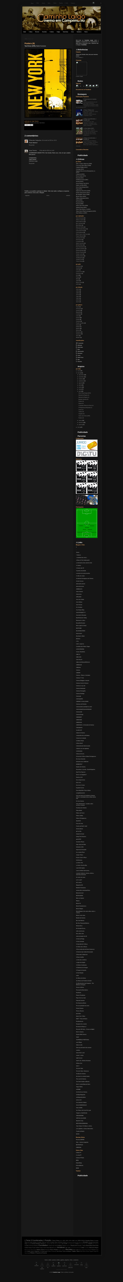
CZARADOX (79, 751)
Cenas (77, 1243)
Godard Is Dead (80, 834)
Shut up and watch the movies (83, 1047)
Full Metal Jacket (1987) (82, 179)
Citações (90, 1243)
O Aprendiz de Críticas (82, 944)
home (46, 1260)
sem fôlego (79, 1042)
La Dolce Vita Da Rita (81, 865)
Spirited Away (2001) (81, 207)
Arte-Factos (79, 604)
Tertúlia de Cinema (81, 1073)
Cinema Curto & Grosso (82, 683)
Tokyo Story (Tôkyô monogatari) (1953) (86, 211)
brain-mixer (79, 633)
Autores (43, 3)
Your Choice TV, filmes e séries (84, 1126)
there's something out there (83, 1084)
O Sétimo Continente (81, 965)
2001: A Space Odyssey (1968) (84, 163)
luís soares (79, 882)
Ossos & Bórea (80, 987)
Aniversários (95, 1242)
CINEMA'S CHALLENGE (82, 701)
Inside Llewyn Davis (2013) (83, 192)
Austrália (78, 268)
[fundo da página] (114, 1280)
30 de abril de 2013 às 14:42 (46, 150)
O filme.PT (78, 1152)
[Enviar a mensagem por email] (25, 125)
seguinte (27, 195)
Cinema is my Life (80, 685)
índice (58, 1260)
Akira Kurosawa (80, 218)
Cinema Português (81, 691)
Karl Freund (79, 239)
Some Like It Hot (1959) (82, 205)
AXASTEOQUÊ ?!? (81, 612)
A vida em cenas (80, 575)
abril (80, 391)
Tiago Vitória (79, 1086)
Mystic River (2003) (81, 196)
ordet (77, 975)
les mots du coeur (80, 877)
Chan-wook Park (80, 230)
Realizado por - (80, 1021)
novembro (81, 376)
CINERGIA (78, 1147)
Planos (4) (81, 403)
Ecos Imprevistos (80, 779)
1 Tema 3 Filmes (56, 1240)
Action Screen (79, 581)
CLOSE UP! (79, 730)
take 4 (77, 1065)
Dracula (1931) (80, 178)
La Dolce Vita (79, 862)
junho (80, 387)
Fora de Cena (79, 823)
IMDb (77, 1160)
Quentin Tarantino (80, 248)
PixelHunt (78, 992)
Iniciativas (79, 31)
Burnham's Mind (80, 636)
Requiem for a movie (81, 1024)
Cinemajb (78, 696)
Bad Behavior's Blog (81, 617)
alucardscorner (80, 586)
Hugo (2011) (79, 189)
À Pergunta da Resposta (41, 1253)
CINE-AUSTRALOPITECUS (83, 662)
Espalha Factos (80, 787)
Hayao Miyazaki (80, 236)
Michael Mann (79, 245)
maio (80, 389)
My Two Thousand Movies (82, 923)
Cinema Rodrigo (80, 693)
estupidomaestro (80, 793)
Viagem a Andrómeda (81, 1113)
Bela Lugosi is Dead (81, 625)
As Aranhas (79, 607)
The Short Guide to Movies (83, 1081)
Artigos (58, 31)
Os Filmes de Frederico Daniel (83, 980)
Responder (31, 145)
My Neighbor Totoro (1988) (83, 194)
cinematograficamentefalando (83, 709)
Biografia (78, 312)
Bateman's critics (80, 620)
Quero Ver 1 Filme (80, 1016)
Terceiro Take (79, 1068)
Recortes (37, 31)
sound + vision (79, 1055)
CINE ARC (78, 657)
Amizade (85, 1242)
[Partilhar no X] (29, 125)
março (80, 420)
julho (80, 385)
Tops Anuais (59, 1251)
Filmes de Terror (80, 813)
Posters (32, 122)
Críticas (30, 31)
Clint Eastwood (79, 232)
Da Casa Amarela (80, 759)
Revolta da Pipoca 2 (81, 1026)
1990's (77, 298)
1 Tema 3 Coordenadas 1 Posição (38, 1240)
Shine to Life (79, 1045)
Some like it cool (80, 1052)
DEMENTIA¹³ (79, 764)
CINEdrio (78, 667)
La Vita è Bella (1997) (88, 128)
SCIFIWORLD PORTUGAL (82, 1039)
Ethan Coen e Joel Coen (82, 234)
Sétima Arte (79, 1063)
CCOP (65, 1243)
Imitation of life (80, 847)
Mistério (78, 328)
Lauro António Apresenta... (83, 870)
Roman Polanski (80, 252)
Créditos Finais (80, 740)
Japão (77, 280)
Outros (86, 31)
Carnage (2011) (80, 169)
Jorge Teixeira (33, 150)
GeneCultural (79, 828)
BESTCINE (79, 628)
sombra (78, 1050)
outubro (81, 378)
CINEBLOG (79, 664)
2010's (77, 301)
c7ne (77, 641)
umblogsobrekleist (81, 1097)
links (71, 1260)
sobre (49, 1260)
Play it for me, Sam (81, 997)
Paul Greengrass (80, 246)
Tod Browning (79, 257)
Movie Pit (78, 903)
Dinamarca (78, 273)
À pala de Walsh (80, 1131)
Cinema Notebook (80, 688)
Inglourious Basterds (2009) (83, 190)
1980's (77, 296)
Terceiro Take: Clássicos (82, 1071)
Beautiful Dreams (80, 623)
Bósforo (78, 638)
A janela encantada (81, 570)
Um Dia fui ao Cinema (81, 1092)
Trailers (74, 1251)
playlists (67, 1260)
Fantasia (78, 321)
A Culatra (78, 565)
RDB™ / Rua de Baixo (81, 1018)
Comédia (78, 314)
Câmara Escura (80, 753)
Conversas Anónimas (33, 1245)
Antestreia (78, 594)
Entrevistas (65, 31)
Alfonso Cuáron (80, 219)
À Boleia (32, 1253)
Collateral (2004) (80, 174)
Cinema (78, 670)
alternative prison (80, 583)
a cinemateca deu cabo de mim (84, 562)
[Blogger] (80, 86)
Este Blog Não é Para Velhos (83, 790)
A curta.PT (78, 1155)
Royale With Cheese (81, 1034)
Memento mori (79, 893)
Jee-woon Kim (79, 237)
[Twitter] (87, 86)
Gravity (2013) (79, 181)
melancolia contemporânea (83, 890)
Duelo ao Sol (79, 777)
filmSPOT (78, 820)
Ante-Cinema (79, 591)
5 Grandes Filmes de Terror (43, 1242)
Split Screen (79, 1058)
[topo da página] (117, 1280)
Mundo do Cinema (80, 917)
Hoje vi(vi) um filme (81, 844)
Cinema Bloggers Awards (82, 680)
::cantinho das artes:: (81, 557)
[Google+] (90, 86)
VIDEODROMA (80, 1115)
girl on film (78, 831)
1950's (77, 291)
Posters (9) (81, 401)
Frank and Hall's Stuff (81, 826)
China (77, 269)
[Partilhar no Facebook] (30, 125)
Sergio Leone (79, 254)
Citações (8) (81, 413)
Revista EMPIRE (80, 1139)
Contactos (73, 3)
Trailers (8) (81, 411)
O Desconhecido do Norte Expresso (85, 949)
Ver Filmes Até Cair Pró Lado (83, 1110)
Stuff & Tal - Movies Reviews (83, 1060)
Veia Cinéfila (79, 1107)
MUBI (77, 1168)
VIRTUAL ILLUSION (81, 1118)
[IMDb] (97, 86)
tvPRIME (78, 1089)
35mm (77, 552)
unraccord (78, 1099)
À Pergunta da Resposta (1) (85, 407)
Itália (77, 278)
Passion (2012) (80, 202)
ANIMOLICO (79, 589)
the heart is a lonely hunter (83, 1076)
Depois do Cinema (80, 766)
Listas (72, 31)
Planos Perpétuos (80, 995)
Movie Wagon (79, 908)
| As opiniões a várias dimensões (84, 1128)
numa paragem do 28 (81, 936)
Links (66, 3)
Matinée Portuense (81, 887)
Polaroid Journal (80, 1000)
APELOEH (78, 596)
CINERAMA (79, 719)
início (47, 195)
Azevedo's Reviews (81, 615)
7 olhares (78, 555)
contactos (75, 1260)
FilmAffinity (79, 1163)
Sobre (37, 3)
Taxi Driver (42, 122)
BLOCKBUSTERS (80, 630)
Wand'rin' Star (79, 1120)
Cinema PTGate (80, 1157)
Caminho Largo (33, 161)
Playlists (61, 3)
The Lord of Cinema (81, 1079)
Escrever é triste (80, 785)
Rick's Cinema (80, 1031)
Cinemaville (79, 711)
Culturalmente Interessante (83, 745)
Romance (78, 332)
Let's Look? (79, 879)
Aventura (78, 310)
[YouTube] (94, 86)
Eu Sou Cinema (80, 801)
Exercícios (44, 31)
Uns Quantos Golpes (81, 1102)
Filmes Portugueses (81, 818)
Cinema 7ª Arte (80, 677)
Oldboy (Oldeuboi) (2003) (82, 198)
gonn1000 (78, 839)
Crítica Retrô (79, 743)
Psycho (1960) (79, 203)
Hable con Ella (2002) (81, 185)
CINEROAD (79, 722)
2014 (79, 370)
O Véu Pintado (79, 972)
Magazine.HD (79, 885)
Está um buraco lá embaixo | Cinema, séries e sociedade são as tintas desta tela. (86, 797)
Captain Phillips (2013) (81, 167)
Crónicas (52, 31)
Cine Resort (79, 659)
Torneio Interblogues (66, 1251)
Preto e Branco (80, 1011)
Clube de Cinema (80, 732)
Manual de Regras (94, 1247)
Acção (77, 306)
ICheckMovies (79, 1165)
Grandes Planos (80, 841)
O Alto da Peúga (80, 938)
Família (78, 319)
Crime (77, 315)
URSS (77, 284)
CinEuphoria (79, 727)
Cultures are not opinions (82, 748)
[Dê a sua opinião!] (27, 125)
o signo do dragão (80, 962)
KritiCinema (79, 860)
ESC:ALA (78, 782)
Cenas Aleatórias (80, 651)
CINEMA (78, 672)
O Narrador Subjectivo (35, 140)
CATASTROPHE (80, 649)
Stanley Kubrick (80, 255)
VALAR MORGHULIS (81, 1105)
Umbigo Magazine (80, 1094)
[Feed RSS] (77, 86)
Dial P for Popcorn (80, 772)
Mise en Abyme (80, 898)
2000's (77, 300)
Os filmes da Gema (81, 978)
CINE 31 (78, 654)
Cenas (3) (81, 409)
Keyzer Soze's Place (81, 857)
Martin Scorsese (80, 243)
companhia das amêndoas (83, 735)
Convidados (43, 1245)
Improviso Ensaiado (81, 849)
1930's (77, 289)
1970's (77, 294)
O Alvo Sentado (80, 941)
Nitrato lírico (79, 925)
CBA (62, 1243)
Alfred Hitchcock (80, 221)
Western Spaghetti (89, 1251)
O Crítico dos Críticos (81, 946)
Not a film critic (80, 933)
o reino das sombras (81, 959)
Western (78, 337)
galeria (62, 1260)
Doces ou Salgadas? (81, 774)
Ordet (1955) (79, 200)
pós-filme (78, 1013)
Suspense (78, 333)
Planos (51, 1249)
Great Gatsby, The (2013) (82, 183)
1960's (77, 292)
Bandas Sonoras (40, 1243)
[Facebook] (84, 86)
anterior (68, 195)
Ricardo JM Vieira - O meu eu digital (85, 1029)
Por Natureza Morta (81, 1003)
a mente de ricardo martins (83, 573)
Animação (78, 308)
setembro (81, 380)
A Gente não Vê (80, 568)
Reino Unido (79, 282)
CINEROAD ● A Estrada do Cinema (85, 725)
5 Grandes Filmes (89, 1240)
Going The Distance (81, 836)
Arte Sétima (79, 602)
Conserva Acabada (81, 738)
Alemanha (78, 266)
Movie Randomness (81, 906)
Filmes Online (79, 815)
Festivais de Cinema (81, 807)
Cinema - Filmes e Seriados (83, 675)
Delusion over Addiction (82, 761)
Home (32, 3)
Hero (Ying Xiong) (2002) (82, 187)
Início (24, 31)
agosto (80, 383)
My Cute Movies (80, 920)
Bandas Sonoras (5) (83, 399)
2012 (79, 427)
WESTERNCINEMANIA (82, 1123)
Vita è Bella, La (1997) (81, 213)
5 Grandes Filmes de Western (56, 1242)
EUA (77, 275)
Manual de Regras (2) (84, 395)
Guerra (77, 324)
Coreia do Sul (79, 271)
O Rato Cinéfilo (80, 957)
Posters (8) (81, 417)
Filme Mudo (79, 810)
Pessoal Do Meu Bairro (82, 990)
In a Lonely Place (80, 852)
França (77, 277)
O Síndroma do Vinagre (82, 967)
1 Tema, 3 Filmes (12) (88, 110)
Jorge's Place (79, 854)
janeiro (80, 424)
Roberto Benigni (80, 250)
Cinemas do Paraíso (81, 704)
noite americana (80, 931)
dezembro (81, 374)
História (78, 326)
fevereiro (81, 422)
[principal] (111, 1280)
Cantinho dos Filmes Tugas (83, 646)
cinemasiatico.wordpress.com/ (84, 706)
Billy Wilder (78, 225)
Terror (77, 335)
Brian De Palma (80, 227)
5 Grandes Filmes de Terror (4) (86, 405)
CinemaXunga (79, 714)
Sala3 (77, 1037)
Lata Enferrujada (80, 868)
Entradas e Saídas (81, 1245)
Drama (77, 317)
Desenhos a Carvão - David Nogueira (85, 769)
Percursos (47, 1249)
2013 (79, 373)
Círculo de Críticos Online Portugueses (86, 756)
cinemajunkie (79, 698)
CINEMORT (79, 717)
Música (78, 330)
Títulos (78, 1251)
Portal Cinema (79, 1008)
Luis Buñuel (79, 241)
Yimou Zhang (79, 261)
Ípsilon (77, 1133)
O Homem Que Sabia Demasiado (84, 951)
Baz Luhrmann (79, 223)
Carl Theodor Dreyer (81, 228)
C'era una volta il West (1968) (83, 165)
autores (54, 1260)
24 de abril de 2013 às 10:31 (49, 140)
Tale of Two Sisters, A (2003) (83, 209)
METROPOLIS (79, 1144)
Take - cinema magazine (82, 1142)
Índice (49, 3)
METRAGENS (79, 895)
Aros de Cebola (80, 599)
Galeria (54, 3)
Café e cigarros (80, 643)
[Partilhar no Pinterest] (32, 125)
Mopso (78, 900)
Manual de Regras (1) (84, 397)
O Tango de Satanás (81, 970)
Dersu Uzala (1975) (81, 176)
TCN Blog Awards (44, 1251)
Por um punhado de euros (82, 1005)
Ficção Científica (80, 323)
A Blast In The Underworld (82, 560)
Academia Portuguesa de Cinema (84, 578)
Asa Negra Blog (80, 609)
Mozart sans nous (80, 915)
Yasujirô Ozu (79, 259)
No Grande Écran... (81, 928)
